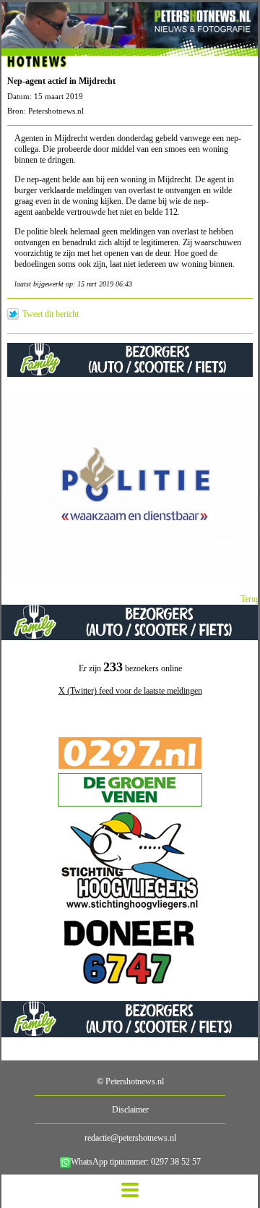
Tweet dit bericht (50, 314)
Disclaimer (130, 1110)
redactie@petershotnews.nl (130, 1138)
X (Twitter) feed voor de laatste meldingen (130, 691)
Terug (250, 599)
